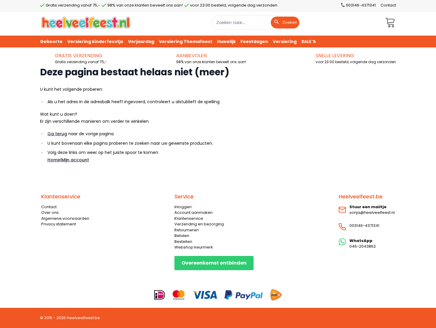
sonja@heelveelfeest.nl (372, 212)
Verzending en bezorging (199, 224)
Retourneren (186, 230)
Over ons (50, 212)
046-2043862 (362, 246)
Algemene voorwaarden (65, 218)
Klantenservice (188, 218)
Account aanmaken (193, 212)
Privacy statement (58, 224)
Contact (388, 5)
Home (53, 160)
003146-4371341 (364, 225)
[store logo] (85, 22)
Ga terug (57, 134)
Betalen (181, 235)
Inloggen (183, 207)
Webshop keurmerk (193, 247)
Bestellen (183, 241)
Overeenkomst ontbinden (214, 262)
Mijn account (75, 160)
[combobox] (255, 22)
